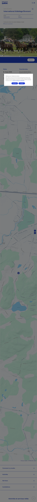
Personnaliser (15, 83)
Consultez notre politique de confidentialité (18, 80)
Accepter (21, 83)
